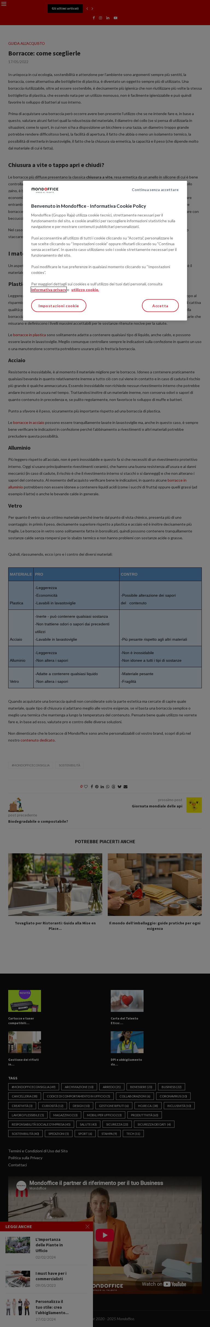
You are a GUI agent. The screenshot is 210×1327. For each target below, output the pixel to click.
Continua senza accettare (155, 190)
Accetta (160, 305)
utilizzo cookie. (85, 289)
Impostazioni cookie (59, 305)
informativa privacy (48, 289)
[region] (105, 251)
